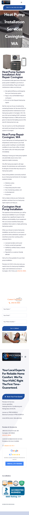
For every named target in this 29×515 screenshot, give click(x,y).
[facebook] (22, 357)
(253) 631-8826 (21, 271)
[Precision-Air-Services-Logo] (6, 1)
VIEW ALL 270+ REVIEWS (14, 463)
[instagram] (25, 357)
